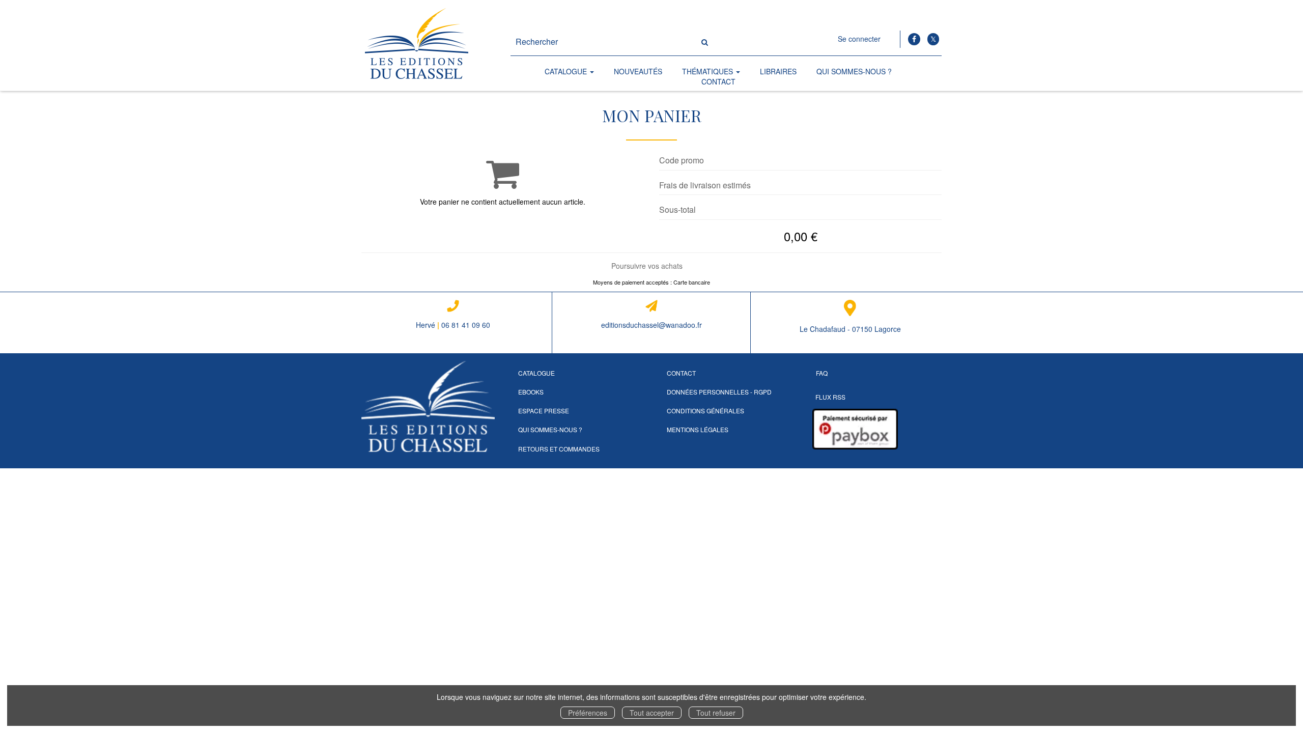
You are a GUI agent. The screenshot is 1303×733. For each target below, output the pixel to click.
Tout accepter (652, 713)
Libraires (778, 71)
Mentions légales (697, 429)
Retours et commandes (559, 448)
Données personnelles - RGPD (719, 391)
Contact (718, 81)
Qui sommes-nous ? (854, 71)
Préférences (587, 713)
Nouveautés (638, 71)
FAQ (822, 373)
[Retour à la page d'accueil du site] (428, 45)
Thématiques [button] (708, 71)
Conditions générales (705, 410)
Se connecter (859, 39)
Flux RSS (830, 396)
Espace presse (543, 410)
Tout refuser (715, 713)
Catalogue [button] (567, 71)
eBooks (531, 391)
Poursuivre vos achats (647, 266)
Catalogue (536, 373)
